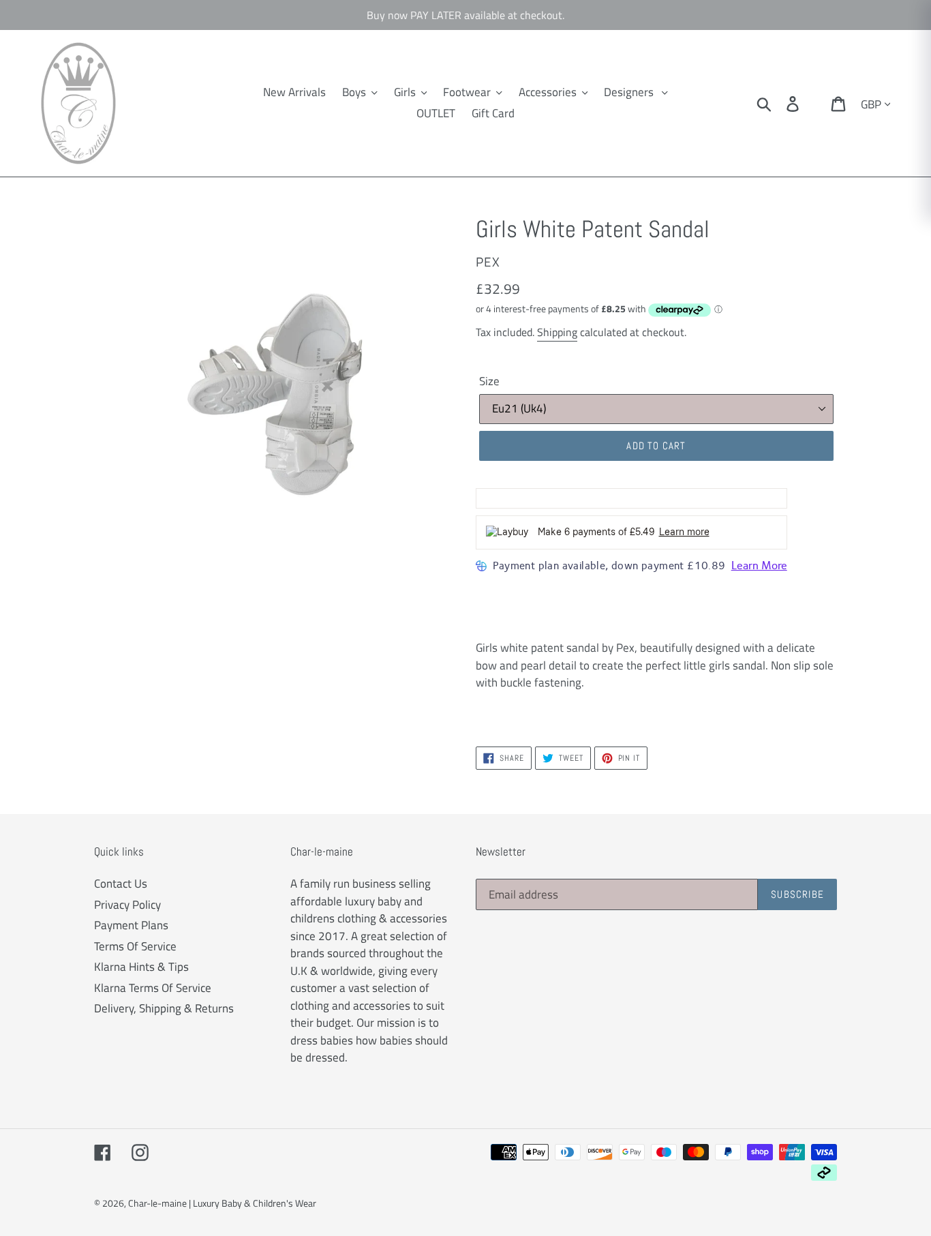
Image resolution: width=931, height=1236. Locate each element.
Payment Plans (131, 925)
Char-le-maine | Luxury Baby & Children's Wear (222, 1203)
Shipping (557, 332)
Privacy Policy (127, 905)
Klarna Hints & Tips (141, 967)
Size (489, 381)
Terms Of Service (135, 946)
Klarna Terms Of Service (152, 988)
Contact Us (120, 883)
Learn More (759, 565)
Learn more (684, 532)
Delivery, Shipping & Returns (164, 1008)
